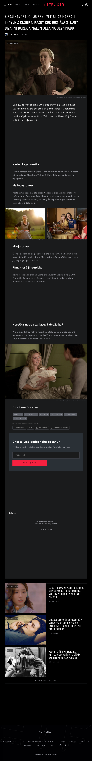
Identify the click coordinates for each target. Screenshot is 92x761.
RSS (52, 746)
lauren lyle (20, 418)
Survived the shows (28, 407)
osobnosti (70, 415)
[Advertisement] (46, 143)
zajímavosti (31, 415)
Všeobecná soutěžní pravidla (39, 742)
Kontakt (28, 746)
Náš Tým (85, 742)
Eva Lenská (14, 34)
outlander (56, 415)
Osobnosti (12, 43)
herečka (18, 415)
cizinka (44, 415)
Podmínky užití (11, 742)
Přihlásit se (29, 463)
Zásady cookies (68, 742)
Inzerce (41, 746)
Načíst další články (46, 681)
